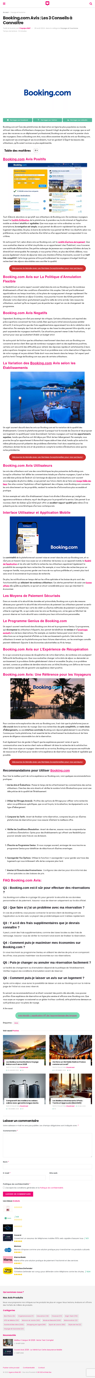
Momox (17, 1246)
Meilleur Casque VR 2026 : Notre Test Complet (34, 1340)
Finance (57, 1316)
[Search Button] (91, 3)
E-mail (7, 1173)
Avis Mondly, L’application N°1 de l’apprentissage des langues (47, 1015)
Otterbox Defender (23, 1268)
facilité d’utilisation (20, 220)
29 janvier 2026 (13, 1070)
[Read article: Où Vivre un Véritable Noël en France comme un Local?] (70, 1050)
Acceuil (6, 12)
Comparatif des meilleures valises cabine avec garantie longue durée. (22, 1101)
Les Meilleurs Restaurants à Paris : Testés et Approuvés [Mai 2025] (67, 1101)
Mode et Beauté (52, 1320)
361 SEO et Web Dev (44, 1372)
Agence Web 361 (15, 1372)
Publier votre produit (11, 1367)
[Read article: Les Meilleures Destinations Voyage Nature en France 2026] (24, 1050)
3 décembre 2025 (13, 1109)
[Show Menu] (4, 3)
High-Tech (71, 1316)
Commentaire (10, 1131)
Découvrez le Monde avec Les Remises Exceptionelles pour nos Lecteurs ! (47, 268)
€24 (88, 1271)
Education (43, 1316)
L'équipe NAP (25, 28)
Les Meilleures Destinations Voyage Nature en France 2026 (22, 1063)
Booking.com (14, 158)
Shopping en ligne (36, 1325)
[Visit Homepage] (47, 3)
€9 (17, 1217)
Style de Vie (75, 1325)
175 (55, 1109)
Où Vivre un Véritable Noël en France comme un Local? (69, 1063)
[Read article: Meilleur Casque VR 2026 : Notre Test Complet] (8, 1342)
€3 (87, 1238)
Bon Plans (9, 1316)
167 (22, 1109)
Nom (6, 1162)
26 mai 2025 (81, 1106)
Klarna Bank (20, 1257)
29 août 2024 (39, 28)
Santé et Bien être (14, 1325)
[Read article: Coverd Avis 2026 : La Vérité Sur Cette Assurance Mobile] (8, 1352)
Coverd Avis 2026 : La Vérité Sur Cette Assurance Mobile (38, 1349)
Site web (53, 1173)
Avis (16, 1023)
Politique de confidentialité (16, 1184)
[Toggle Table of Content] (34, 150)
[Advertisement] (47, 51)
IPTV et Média (11, 1320)
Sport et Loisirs (57, 1325)
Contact (41, 1367)
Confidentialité (29, 1367)
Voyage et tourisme (18, 12)
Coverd (17, 1235)
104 (22, 1070)
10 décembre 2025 (60, 1070)
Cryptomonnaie (26, 1316)
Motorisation (70, 1320)
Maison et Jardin (31, 1320)
